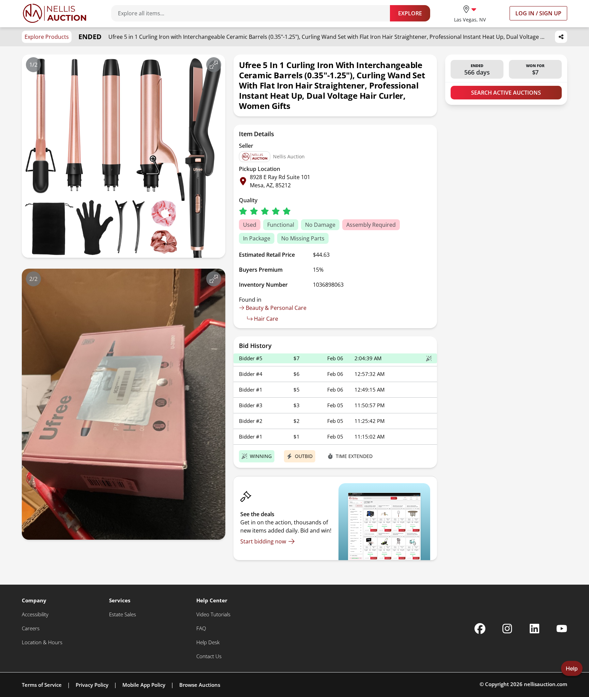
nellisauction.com (545, 684)
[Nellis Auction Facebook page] (479, 628)
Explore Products (47, 37)
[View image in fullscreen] (213, 64)
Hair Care (266, 318)
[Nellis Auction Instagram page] (507, 628)
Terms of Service (42, 684)
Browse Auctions (199, 684)
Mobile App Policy (143, 684)
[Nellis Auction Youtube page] (561, 628)
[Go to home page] (54, 13)
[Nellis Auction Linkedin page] (534, 628)
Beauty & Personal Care (276, 308)
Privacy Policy (92, 684)
